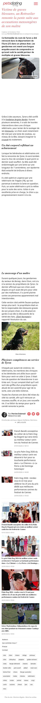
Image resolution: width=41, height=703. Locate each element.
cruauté (5, 139)
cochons (12, 684)
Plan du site (8, 697)
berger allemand (15, 664)
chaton (17, 655)
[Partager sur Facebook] (29, 414)
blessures (9, 131)
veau (4, 689)
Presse (4, 647)
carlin (5, 684)
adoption (21, 659)
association (6, 676)
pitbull (25, 668)
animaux (32, 655)
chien (10, 655)
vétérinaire (31, 676)
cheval (20, 684)
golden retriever (32, 659)
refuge (24, 655)
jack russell (17, 668)
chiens (15, 672)
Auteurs (5, 639)
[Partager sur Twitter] (33, 414)
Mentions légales (18, 697)
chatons (25, 664)
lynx (26, 684)
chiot (4, 659)
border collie (7, 668)
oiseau (26, 680)
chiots (5, 680)
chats (4, 664)
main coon (34, 668)
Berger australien (25, 672)
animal (19, 680)
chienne (22, 676)
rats (31, 684)
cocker (12, 680)
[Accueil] (12, 3)
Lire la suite (21, 422)
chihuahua (12, 659)
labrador (33, 664)
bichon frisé (6, 672)
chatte (15, 676)
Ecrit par (10, 34)
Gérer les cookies (30, 697)
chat (4, 655)
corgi (32, 680)
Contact (5, 650)
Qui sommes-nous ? (9, 643)
